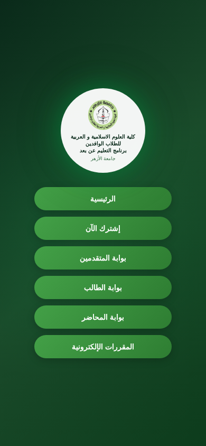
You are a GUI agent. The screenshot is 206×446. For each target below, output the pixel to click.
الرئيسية (103, 198)
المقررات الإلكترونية (103, 346)
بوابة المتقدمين (103, 258)
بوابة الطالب (103, 287)
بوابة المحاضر (103, 317)
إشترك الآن (103, 228)
